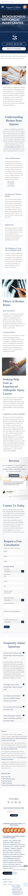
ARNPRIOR (6, 842)
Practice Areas (8, 56)
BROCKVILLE (21, 844)
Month (5, 581)
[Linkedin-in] (16, 802)
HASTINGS (9, 850)
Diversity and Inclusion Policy (12, 881)
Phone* (5, 556)
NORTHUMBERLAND (8, 858)
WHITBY (11, 868)
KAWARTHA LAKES (8, 854)
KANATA (11, 852)
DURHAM (19, 848)
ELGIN (4, 850)
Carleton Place (17, 469)
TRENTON (5, 868)
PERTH (5, 862)
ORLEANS (5, 860)
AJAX (10, 840)
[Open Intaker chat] (14, 895)
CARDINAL (13, 848)
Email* (5, 561)
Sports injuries (10, 185)
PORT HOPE (11, 864)
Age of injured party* (9, 597)
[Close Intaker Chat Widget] (27, 866)
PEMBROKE (17, 860)
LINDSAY (22, 854)
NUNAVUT (17, 858)
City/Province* (7, 592)
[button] (2, 6)
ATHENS (11, 842)
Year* (5, 576)
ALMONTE (5, 840)
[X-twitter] (12, 802)
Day (5, 586)
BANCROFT (18, 842)
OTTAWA (11, 860)
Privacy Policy (7, 879)
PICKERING (20, 862)
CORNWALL (7, 848)
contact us (13, 450)
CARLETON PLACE (8, 846)
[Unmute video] (19, 879)
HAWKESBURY (17, 850)
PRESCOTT (18, 864)
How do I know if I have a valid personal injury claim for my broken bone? (14, 655)
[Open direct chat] (25, 866)
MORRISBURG (7, 856)
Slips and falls (10, 182)
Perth (24, 469)
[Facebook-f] (8, 802)
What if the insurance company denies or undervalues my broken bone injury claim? (13, 718)
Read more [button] (12, 488)
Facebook (10, 465)
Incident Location (8, 591)
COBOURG (22, 846)
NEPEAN (19, 856)
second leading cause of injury (13, 147)
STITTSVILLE (20, 866)
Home (2, 56)
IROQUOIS (5, 852)
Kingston (6, 469)
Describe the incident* (9, 603)
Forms (5, 884)
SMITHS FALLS (12, 866)
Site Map (11, 884)
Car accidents (10, 183)
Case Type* (6, 569)
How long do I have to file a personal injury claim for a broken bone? (13, 687)
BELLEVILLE (6, 844)
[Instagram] (19, 802)
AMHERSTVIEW (17, 840)
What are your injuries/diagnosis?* (12, 611)
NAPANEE (14, 856)
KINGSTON (16, 854)
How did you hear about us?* (11, 619)
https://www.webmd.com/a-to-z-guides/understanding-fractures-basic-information (14, 738)
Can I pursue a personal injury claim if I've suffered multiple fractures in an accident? (12, 698)
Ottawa (11, 469)
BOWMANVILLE (14, 844)
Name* (5, 551)
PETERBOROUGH (11, 862)
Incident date (7, 574)
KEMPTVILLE (18, 852)
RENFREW (5, 866)
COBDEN (16, 846)
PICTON (5, 864)
